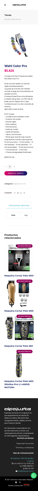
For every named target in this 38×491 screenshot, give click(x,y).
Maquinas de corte (19, 184)
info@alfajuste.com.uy (25, 471)
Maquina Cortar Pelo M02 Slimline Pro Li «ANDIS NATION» (19, 384)
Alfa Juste (7, 19)
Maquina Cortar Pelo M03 (18, 275)
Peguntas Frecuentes (25, 443)
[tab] (19, 205)
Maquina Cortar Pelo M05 (18, 311)
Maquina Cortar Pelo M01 (18, 346)
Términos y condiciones (25, 448)
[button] (34, 475)
